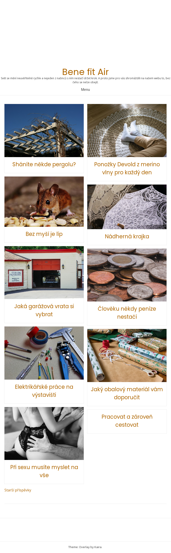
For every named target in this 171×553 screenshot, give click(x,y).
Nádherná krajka (127, 236)
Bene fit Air (85, 72)
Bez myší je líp (44, 234)
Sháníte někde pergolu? (44, 164)
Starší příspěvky (17, 490)
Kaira (98, 547)
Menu (85, 89)
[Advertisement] (85, 35)
